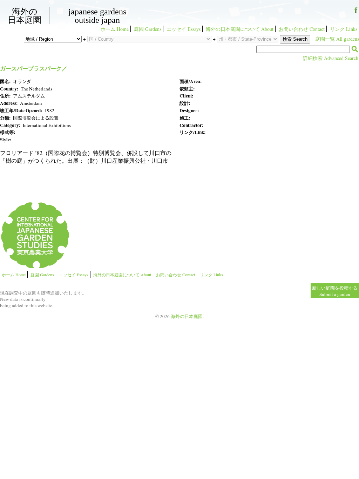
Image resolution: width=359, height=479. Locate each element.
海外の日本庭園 (24, 15)
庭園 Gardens (147, 29)
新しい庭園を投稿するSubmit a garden (335, 291)
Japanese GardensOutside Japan (97, 15)
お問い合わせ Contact (302, 29)
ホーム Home (115, 29)
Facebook (356, 12)
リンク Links (343, 29)
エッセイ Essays (184, 29)
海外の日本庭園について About (239, 29)
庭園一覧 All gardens (337, 38)
